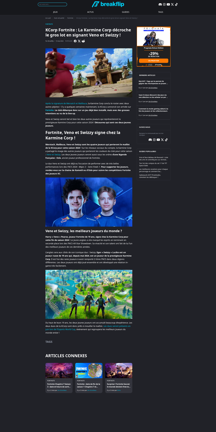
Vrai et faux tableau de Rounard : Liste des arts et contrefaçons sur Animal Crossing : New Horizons (153, 158)
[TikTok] (176, 4)
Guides (125, 12)
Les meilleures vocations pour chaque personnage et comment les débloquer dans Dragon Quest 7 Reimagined (153, 170)
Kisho (119, 390)
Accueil (48, 18)
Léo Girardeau (61, 390)
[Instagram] (164, 4)
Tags (160, 12)
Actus (90, 12)
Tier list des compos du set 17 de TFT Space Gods (153, 164)
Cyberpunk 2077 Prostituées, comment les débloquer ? (150, 176)
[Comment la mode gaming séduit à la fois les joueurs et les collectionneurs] (153, 112)
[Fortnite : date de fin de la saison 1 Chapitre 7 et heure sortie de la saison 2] (88, 378)
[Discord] (160, 4)
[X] (172, 4)
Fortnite (70, 18)
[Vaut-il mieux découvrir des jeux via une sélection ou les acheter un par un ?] (153, 99)
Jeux (55, 12)
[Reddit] (83, 41)
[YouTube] (168, 4)
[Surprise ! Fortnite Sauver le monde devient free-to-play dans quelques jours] (118, 378)
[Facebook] (75, 41)
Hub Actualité (59, 18)
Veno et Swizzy (53, 154)
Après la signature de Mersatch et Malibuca (66, 103)
